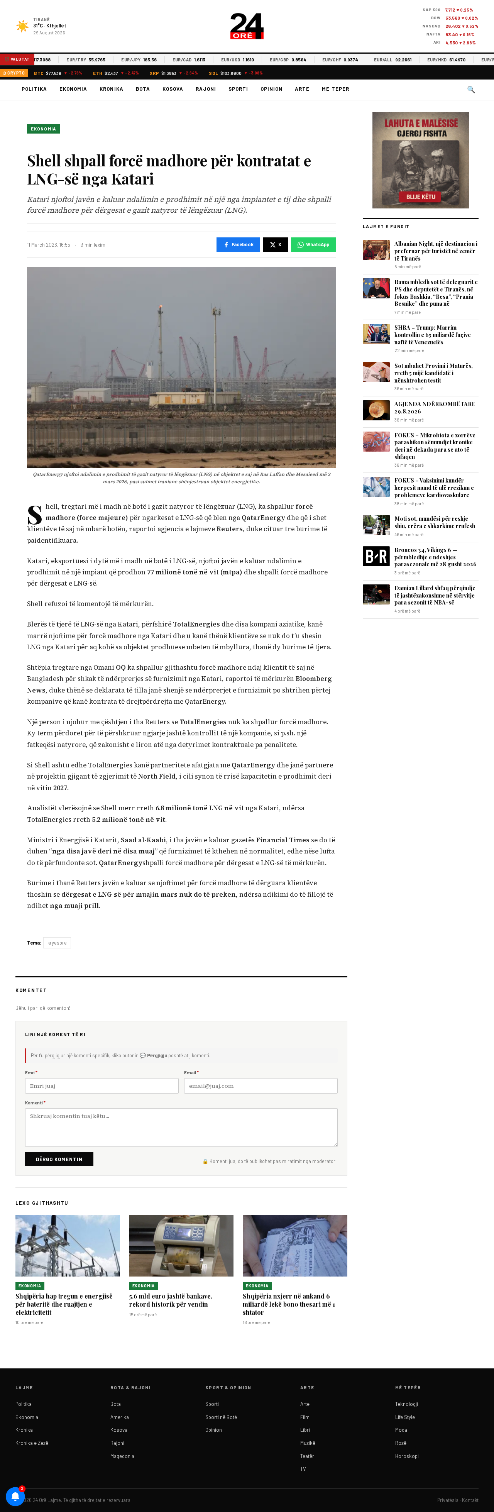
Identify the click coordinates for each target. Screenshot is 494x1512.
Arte (302, 89)
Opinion (272, 89)
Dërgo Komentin (59, 1159)
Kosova (172, 89)
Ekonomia (73, 89)
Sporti (238, 89)
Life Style (405, 1417)
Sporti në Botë (221, 1417)
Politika (34, 89)
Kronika (111, 89)
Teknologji (406, 1404)
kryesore (57, 943)
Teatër (307, 1456)
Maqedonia (122, 1456)
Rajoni (206, 89)
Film (305, 1417)
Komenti (35, 1102)
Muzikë (307, 1443)
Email (191, 1072)
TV (303, 1469)
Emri (31, 1072)
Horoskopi (407, 1456)
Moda (401, 1430)
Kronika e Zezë (31, 1443)
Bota (143, 89)
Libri (305, 1430)
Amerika (119, 1417)
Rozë (400, 1443)
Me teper (335, 89)
